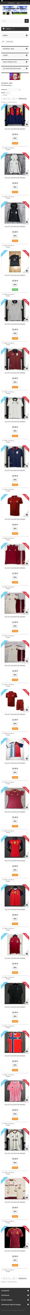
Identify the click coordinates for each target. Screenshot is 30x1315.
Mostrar (3, 92)
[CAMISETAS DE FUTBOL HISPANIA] (15, 10)
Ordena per (4, 89)
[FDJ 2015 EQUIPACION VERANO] (15, 115)
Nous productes (10, 62)
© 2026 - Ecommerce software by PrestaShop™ (13, 1310)
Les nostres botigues (12, 68)
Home (5, 55)
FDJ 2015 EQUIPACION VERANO (15, 129)
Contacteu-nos (11, 2)
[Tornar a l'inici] (3, 42)
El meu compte (6, 1300)
